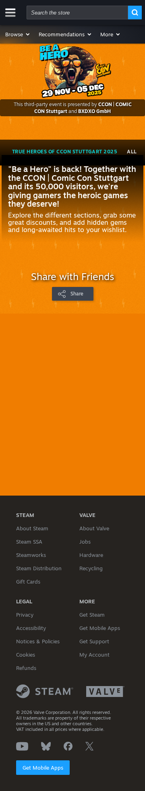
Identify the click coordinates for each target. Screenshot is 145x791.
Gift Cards (28, 581)
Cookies (25, 654)
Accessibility (31, 628)
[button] (18, 34)
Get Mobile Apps (43, 767)
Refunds (26, 668)
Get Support (94, 641)
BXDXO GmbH (94, 111)
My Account (94, 654)
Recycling (91, 568)
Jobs (85, 541)
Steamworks (31, 555)
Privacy (24, 614)
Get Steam (92, 614)
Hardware (91, 555)
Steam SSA (29, 541)
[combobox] (77, 12)
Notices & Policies (38, 641)
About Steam (32, 528)
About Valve (94, 528)
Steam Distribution (39, 568)
